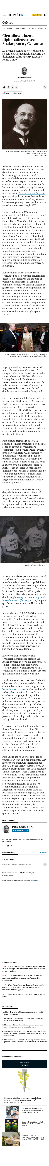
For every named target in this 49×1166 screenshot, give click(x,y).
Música (9, 29)
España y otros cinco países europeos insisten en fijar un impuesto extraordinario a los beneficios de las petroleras (23, 968)
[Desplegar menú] (4, 15)
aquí (36, 880)
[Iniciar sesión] (45, 15)
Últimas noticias (9, 962)
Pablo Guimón (24, 78)
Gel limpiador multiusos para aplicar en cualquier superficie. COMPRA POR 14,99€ (32, 1110)
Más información (7, 875)
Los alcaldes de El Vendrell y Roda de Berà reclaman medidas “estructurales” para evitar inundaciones (22, 978)
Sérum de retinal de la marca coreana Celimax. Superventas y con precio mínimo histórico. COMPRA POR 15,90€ (23, 1100)
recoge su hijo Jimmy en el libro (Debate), (23, 599)
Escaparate (24, 1064)
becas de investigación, (14, 689)
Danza (34, 29)
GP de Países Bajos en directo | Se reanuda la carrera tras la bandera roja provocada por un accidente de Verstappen (23, 987)
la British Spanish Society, (32, 193)
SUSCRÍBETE (37, 15)
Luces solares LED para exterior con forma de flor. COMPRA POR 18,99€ (33, 1124)
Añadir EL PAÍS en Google (14, 93)
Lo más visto (7, 1007)
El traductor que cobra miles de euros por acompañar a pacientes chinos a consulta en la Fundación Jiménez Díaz (25, 1041)
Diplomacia (6, 865)
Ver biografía (18, 830)
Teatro (16, 29)
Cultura (8, 22)
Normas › (43, 853)
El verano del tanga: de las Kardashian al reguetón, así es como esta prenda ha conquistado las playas (24, 1026)
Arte (28, 29)
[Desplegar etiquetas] (45, 864)
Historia (40, 29)
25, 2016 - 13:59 (27, 81)
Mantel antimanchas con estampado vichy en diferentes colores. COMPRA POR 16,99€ (33, 1137)
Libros (22, 29)
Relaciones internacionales (21, 865)
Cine (4, 29)
